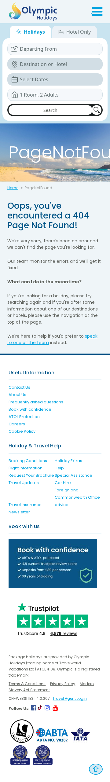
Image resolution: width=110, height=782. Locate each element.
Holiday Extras (68, 461)
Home (12, 187)
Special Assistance (73, 475)
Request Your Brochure (31, 475)
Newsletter (19, 512)
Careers (17, 424)
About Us (17, 395)
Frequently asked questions (36, 402)
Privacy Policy (62, 683)
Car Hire (63, 483)
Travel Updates (24, 483)
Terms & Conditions (27, 683)
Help (59, 468)
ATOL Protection (24, 417)
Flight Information (25, 468)
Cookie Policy (22, 431)
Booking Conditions (28, 461)
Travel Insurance (25, 505)
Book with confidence (30, 409)
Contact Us (19, 387)
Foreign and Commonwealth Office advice (77, 497)
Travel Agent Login (70, 698)
